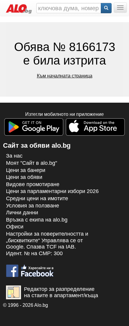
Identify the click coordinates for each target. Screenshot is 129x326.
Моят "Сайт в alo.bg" (31, 163)
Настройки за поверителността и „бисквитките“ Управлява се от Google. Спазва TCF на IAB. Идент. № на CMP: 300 (47, 243)
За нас (14, 156)
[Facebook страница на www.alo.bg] (30, 268)
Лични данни (22, 213)
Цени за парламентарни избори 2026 (52, 191)
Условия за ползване (32, 206)
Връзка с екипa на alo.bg (37, 220)
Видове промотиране (32, 184)
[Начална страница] (17, 7)
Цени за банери (25, 170)
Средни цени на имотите (37, 198)
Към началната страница (64, 75)
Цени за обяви (24, 177)
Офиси (14, 227)
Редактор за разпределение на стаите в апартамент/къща (61, 292)
